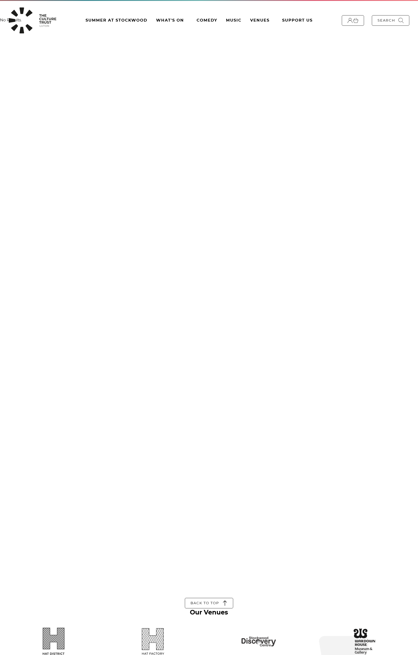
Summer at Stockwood (116, 20)
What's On (170, 20)
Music (233, 20)
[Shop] (353, 20)
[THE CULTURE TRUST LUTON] (32, 20)
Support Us (297, 20)
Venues (260, 20)
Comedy (207, 20)
